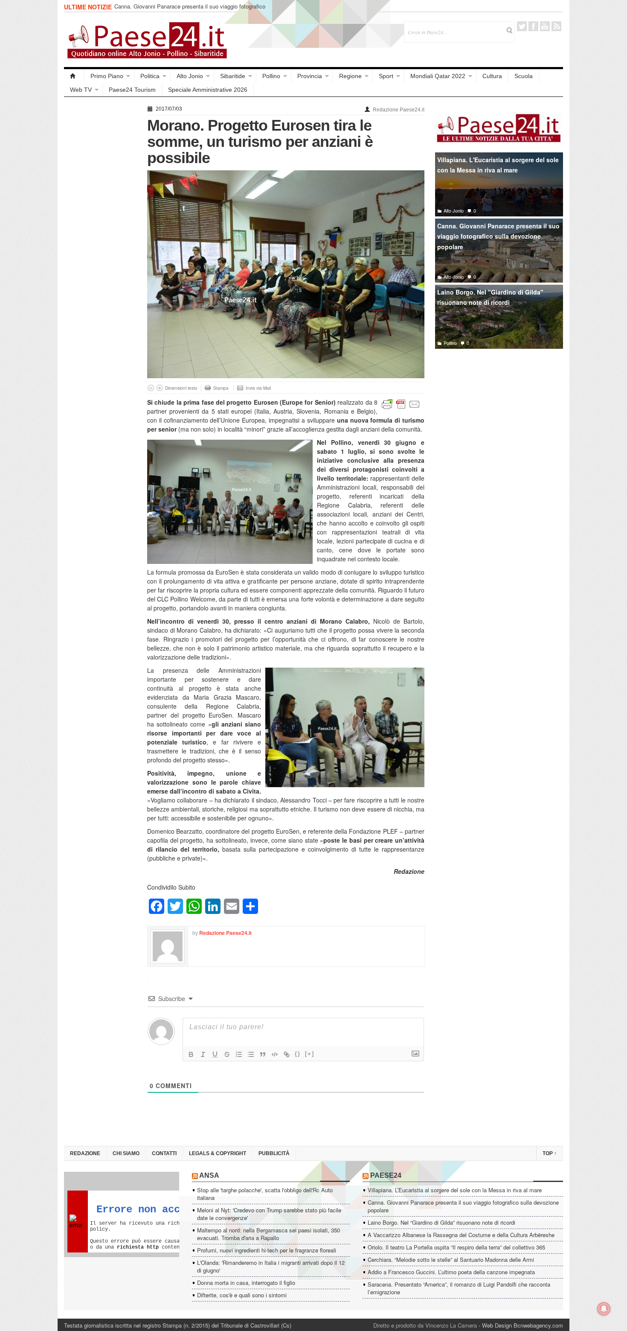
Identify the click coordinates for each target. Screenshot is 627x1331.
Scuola (523, 76)
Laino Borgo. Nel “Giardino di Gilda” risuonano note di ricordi (188, 7)
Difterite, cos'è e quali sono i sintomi (242, 1295)
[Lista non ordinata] (251, 1054)
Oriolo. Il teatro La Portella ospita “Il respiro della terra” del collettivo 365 (456, 1247)
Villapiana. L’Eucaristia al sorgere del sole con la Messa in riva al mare (455, 1190)
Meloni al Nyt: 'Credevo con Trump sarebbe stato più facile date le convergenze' (269, 1214)
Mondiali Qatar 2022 (437, 76)
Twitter (522, 26)
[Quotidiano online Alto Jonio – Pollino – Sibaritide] (74, 76)
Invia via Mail (258, 388)
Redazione (85, 1153)
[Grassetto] (191, 1054)
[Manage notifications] (604, 1309)
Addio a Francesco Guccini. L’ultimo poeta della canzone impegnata (451, 1272)
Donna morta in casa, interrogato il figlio (246, 1282)
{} (298, 1054)
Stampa (221, 388)
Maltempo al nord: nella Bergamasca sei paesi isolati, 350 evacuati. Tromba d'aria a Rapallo (268, 1234)
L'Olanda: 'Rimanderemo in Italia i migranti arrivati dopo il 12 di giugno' (271, 1266)
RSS (556, 26)
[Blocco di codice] (275, 1054)
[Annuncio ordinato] (239, 1054)
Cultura (492, 76)
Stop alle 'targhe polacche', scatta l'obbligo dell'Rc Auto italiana (265, 1194)
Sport (386, 76)
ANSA (209, 1175)
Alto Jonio (190, 76)
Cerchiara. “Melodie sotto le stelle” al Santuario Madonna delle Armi (451, 1259)
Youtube (545, 26)
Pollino (271, 76)
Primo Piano (106, 76)
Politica (150, 76)
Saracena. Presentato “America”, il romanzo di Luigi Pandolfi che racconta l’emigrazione (459, 1288)
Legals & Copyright (217, 1153)
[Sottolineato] (215, 1054)
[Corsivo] (203, 1054)
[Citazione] (263, 1054)
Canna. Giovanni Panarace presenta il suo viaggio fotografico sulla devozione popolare (498, 236)
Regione (350, 76)
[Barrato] (227, 1054)
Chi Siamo (126, 1153)
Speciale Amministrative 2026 (207, 89)
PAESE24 (385, 1175)
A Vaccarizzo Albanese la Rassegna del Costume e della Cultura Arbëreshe (461, 1235)
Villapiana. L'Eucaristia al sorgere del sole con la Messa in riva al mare (498, 165)
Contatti (164, 1153)
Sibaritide (232, 76)
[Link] (287, 1054)
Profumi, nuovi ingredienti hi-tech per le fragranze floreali (266, 1250)
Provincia (309, 76)
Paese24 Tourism (132, 89)
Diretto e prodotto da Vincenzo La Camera (425, 1325)
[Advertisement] (101, 231)
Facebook (533, 26)
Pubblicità (274, 1153)
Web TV (81, 89)
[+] (309, 1054)
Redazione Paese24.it (398, 110)
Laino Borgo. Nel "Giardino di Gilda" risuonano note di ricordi (490, 297)
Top (550, 1153)
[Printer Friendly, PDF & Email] (400, 403)
